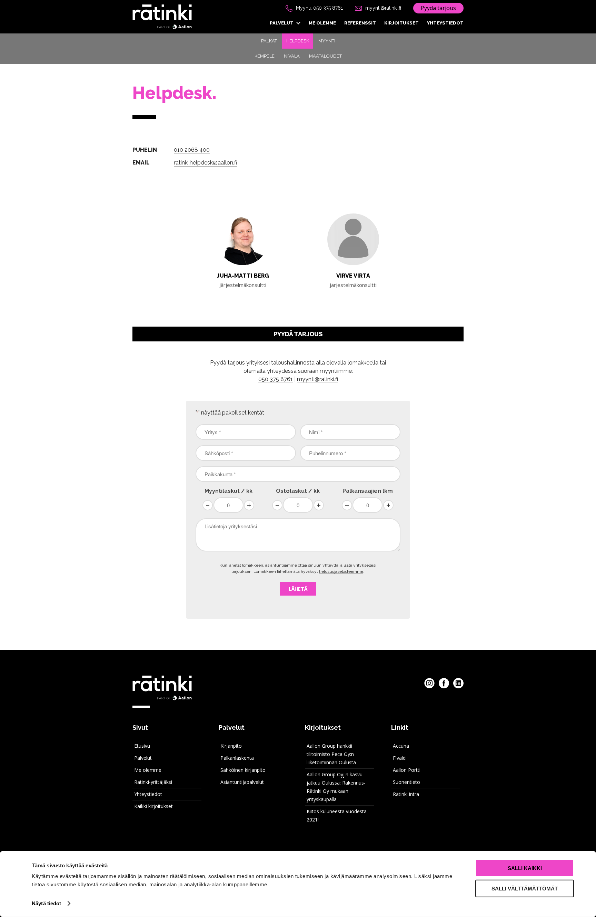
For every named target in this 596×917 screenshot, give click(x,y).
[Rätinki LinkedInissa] (458, 683)
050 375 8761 (275, 379)
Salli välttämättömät (524, 888)
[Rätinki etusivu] (162, 16)
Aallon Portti (406, 770)
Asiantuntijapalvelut (242, 782)
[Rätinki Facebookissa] (444, 683)
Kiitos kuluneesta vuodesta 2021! (337, 815)
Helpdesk (297, 40)
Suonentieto (406, 782)
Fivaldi (400, 758)
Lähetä (298, 589)
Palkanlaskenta (237, 758)
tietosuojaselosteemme (341, 571)
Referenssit (360, 23)
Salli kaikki (525, 868)
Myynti (326, 40)
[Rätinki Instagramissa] (429, 683)
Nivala (292, 56)
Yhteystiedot (445, 23)
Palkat (269, 40)
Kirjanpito (231, 745)
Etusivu (142, 745)
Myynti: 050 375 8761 (319, 8)
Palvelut (282, 23)
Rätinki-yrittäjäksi (153, 782)
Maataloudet (325, 56)
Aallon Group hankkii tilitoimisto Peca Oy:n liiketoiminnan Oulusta (331, 754)
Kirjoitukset (401, 23)
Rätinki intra (406, 794)
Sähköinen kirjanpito (243, 770)
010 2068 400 (192, 150)
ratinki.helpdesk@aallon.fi (205, 162)
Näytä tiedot (46, 903)
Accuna (401, 745)
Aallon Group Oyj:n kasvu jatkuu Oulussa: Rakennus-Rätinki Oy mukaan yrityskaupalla (336, 787)
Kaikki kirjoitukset (153, 806)
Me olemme (322, 23)
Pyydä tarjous (438, 8)
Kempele (265, 56)
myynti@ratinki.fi (383, 8)
